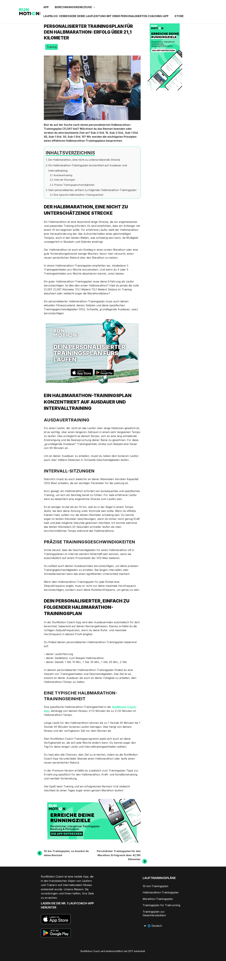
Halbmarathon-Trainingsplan (161, 892)
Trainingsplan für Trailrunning (161, 905)
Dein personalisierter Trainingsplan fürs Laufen (89, 353)
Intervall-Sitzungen (64, 179)
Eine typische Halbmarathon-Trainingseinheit (78, 194)
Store (179, 16)
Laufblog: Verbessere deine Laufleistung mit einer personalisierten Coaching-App (105, 16)
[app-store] (82, 373)
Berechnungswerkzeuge (73, 7)
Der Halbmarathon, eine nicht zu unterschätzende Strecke (84, 159)
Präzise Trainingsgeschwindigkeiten (74, 184)
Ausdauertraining (63, 175)
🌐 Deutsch (154, 925)
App (46, 7)
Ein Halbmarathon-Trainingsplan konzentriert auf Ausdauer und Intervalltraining (87, 168)
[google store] (104, 373)
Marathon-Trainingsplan (158, 899)
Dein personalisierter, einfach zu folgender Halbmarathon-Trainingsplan (92, 190)
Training (51, 47)
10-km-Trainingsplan (155, 886)
